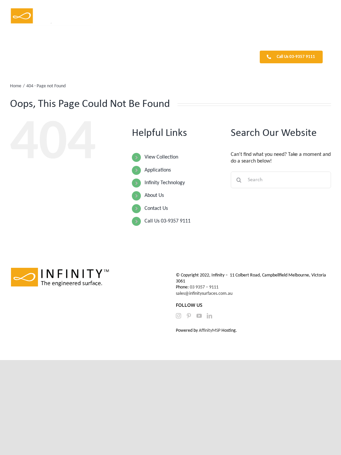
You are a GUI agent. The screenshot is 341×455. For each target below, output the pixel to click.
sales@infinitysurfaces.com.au (204, 293)
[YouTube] (199, 315)
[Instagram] (178, 315)
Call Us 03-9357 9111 (167, 221)
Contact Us (156, 208)
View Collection (161, 157)
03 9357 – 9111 (204, 287)
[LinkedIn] (209, 315)
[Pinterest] (188, 315)
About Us (154, 195)
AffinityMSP (209, 330)
